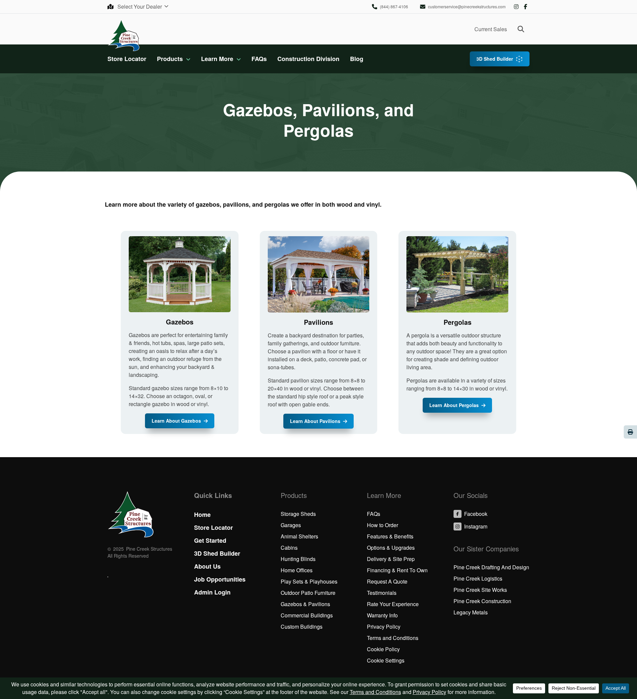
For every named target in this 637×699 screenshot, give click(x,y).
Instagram (516, 7)
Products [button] (170, 58)
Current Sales (490, 29)
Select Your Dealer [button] (140, 6)
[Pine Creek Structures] (123, 35)
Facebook (526, 7)
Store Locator (126, 58)
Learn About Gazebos (176, 420)
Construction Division (308, 58)
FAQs (259, 58)
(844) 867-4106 (394, 6)
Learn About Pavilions (315, 421)
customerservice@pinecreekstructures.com (467, 6)
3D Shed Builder (494, 58)
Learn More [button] (217, 58)
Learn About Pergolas (454, 405)
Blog (356, 58)
